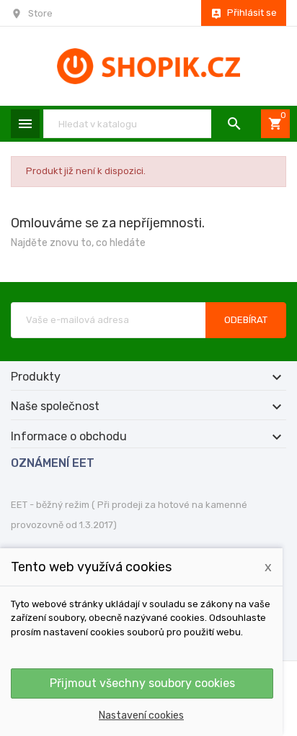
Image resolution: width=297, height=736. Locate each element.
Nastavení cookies (141, 715)
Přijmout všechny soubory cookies (142, 683)
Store (40, 13)
